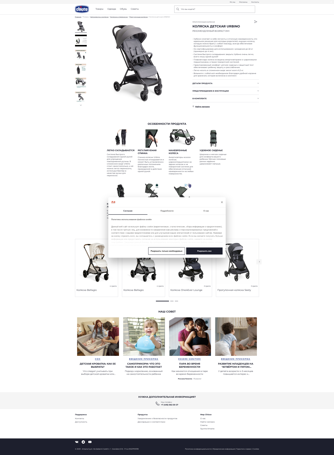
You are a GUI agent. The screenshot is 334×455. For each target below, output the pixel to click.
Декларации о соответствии (151, 422)
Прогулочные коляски (138, 17)
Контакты (255, 2)
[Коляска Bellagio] (96, 263)
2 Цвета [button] (207, 286)
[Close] (331, 2)
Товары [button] (99, 9)
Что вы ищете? (188, 9)
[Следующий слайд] (81, 104)
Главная (78, 17)
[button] (81, 27)
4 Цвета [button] (113, 286)
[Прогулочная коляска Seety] (237, 263)
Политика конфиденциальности (198, 449)
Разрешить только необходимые (166, 251)
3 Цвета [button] (254, 286)
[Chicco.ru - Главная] (82, 9)
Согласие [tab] (127, 211)
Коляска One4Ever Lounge (186, 290)
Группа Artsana (207, 428)
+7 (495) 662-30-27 (169, 405)
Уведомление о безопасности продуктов (157, 418)
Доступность (81, 422)
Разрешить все (204, 251)
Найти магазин (207, 422)
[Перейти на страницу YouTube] (89, 442)
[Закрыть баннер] (222, 202)
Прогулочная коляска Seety (234, 290)
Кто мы (232, 2)
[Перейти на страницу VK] (76, 442)
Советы (203, 425)
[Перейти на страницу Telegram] (83, 442)
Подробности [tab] (167, 211)
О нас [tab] (206, 211)
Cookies (256, 449)
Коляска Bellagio (86, 290)
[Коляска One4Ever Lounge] (190, 263)
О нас (203, 418)
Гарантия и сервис (243, 449)
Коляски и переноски (119, 17)
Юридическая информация (224, 449)
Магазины (243, 2)
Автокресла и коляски (99, 17)
